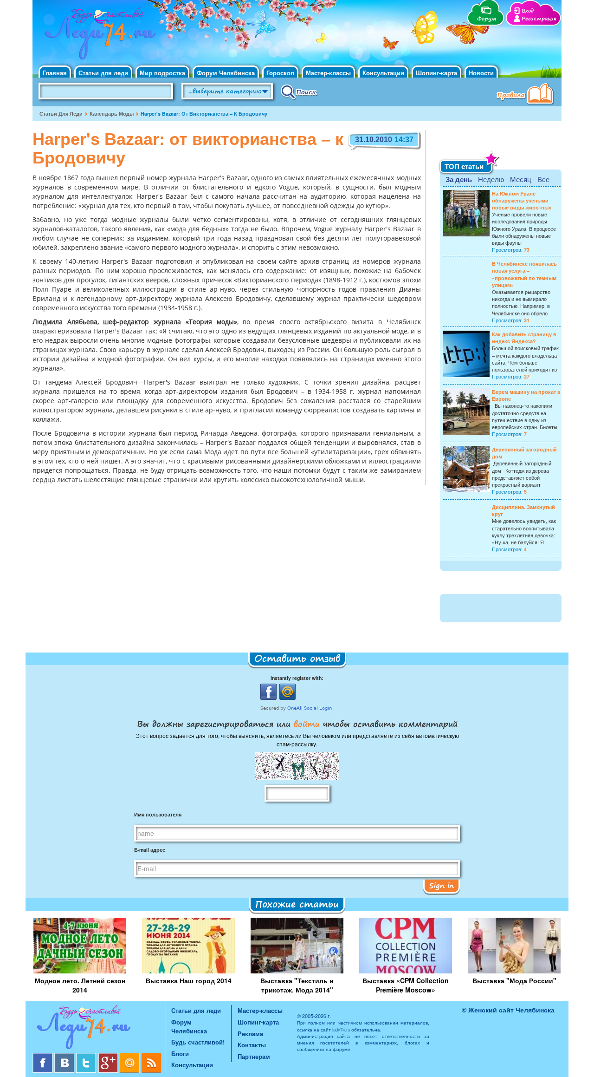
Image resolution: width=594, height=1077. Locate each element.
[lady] (98, 1029)
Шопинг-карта (436, 73)
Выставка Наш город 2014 (189, 980)
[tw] (87, 1056)
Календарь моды (112, 113)
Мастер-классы (328, 73)
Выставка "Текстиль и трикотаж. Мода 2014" (297, 985)
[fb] (43, 1056)
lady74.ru (341, 1029)
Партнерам (254, 1056)
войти (307, 724)
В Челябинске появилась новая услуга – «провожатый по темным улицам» (524, 274)
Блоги (180, 1053)
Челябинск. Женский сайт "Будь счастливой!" (98, 36)
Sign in (441, 885)
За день (459, 179)
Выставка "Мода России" (514, 980)
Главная (55, 73)
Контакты (252, 1044)
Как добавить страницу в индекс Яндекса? (524, 338)
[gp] (109, 1056)
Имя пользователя (157, 814)
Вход (528, 11)
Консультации (383, 73)
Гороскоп (280, 73)
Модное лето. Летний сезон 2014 (80, 985)
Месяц (520, 179)
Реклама (250, 1033)
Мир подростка (162, 73)
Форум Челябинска (226, 73)
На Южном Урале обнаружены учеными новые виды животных (521, 200)
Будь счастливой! (198, 1042)
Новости (481, 73)
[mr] (131, 1056)
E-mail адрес (149, 849)
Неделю (491, 179)
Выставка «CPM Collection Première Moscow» (405, 985)
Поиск (299, 91)
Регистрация (539, 19)
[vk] (65, 1056)
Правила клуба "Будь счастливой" (527, 94)
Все (543, 179)
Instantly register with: (297, 677)
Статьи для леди (103, 73)
